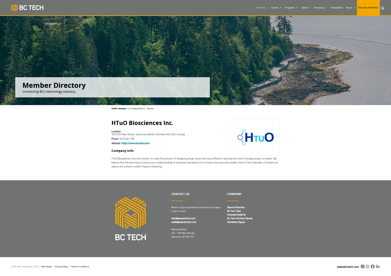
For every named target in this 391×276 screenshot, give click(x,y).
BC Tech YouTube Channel (239, 218)
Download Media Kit (236, 215)
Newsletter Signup (236, 222)
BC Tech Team (234, 211)
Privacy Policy (61, 266)
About (349, 7)
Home (114, 108)
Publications (336, 7)
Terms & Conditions (80, 266)
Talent (304, 7)
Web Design (46, 266)
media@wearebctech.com (183, 222)
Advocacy (319, 7)
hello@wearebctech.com (183, 218)
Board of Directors (236, 207)
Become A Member (368, 7)
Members (260, 7)
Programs (290, 7)
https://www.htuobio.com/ (135, 143)
